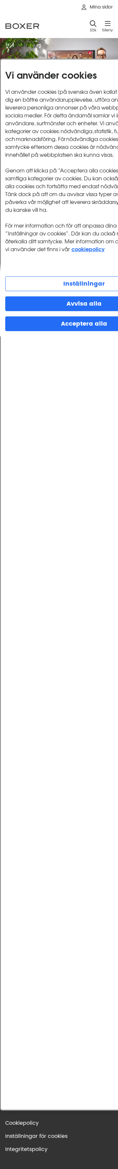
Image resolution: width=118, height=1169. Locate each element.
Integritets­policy (26, 1149)
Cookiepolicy (22, 1123)
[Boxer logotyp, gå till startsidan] (22, 26)
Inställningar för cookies (36, 1136)
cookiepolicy (88, 248)
